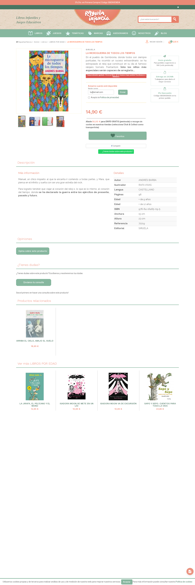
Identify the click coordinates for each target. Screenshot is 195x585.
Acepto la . (105, 97)
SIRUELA (90, 50)
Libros (38, 33)
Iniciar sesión (156, 42)
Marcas (98, 33)
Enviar (123, 92)
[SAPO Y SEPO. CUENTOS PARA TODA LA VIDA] (160, 386)
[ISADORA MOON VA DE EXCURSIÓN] (118, 386)
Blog (164, 33)
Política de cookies (184, 582)
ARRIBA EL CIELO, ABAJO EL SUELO (34, 341)
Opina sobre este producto (32, 251)
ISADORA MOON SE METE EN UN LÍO (76, 404)
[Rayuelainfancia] (97, 17)
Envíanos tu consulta (33, 282)
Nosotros (144, 33)
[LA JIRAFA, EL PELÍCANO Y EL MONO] (34, 386)
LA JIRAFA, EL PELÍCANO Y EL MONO (35, 404)
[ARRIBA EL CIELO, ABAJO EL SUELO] (34, 324)
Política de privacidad (109, 97)
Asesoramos (120, 33)
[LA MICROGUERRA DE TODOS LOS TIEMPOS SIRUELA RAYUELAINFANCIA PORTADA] (22, 121)
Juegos (57, 33)
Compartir (116, 146)
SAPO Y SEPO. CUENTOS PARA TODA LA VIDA (160, 404)
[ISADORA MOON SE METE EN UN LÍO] (76, 386)
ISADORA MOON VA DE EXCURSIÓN (118, 403)
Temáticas (78, 33)
